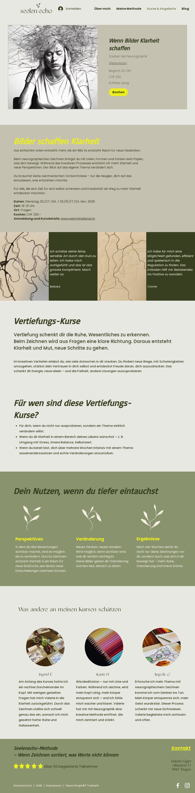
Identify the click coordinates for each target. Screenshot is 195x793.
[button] (118, 92)
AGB (39, 785)
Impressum (54, 785)
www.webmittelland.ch (78, 218)
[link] (142, 44)
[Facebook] (177, 785)
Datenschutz (23, 785)
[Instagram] (187, 785)
